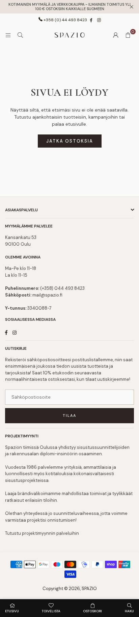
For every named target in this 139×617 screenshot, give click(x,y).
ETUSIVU (12, 611)
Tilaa (69, 415)
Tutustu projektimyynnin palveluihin (42, 533)
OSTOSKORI (92, 611)
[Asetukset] (116, 35)
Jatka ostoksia (69, 141)
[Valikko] (8, 35)
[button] (128, 35)
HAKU (129, 611)
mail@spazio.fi (47, 295)
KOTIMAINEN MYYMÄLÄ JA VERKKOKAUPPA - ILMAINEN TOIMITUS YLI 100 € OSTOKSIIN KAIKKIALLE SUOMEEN (69, 6)
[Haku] (20, 35)
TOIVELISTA (51, 611)
